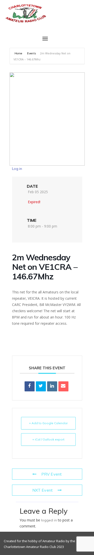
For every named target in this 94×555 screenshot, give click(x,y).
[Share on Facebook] (30, 386)
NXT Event (42, 490)
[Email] (63, 386)
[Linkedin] (52, 386)
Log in (17, 168)
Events (31, 53)
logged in (49, 520)
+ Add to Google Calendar (48, 423)
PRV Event (51, 474)
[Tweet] (41, 386)
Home (19, 53)
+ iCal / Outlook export (48, 439)
